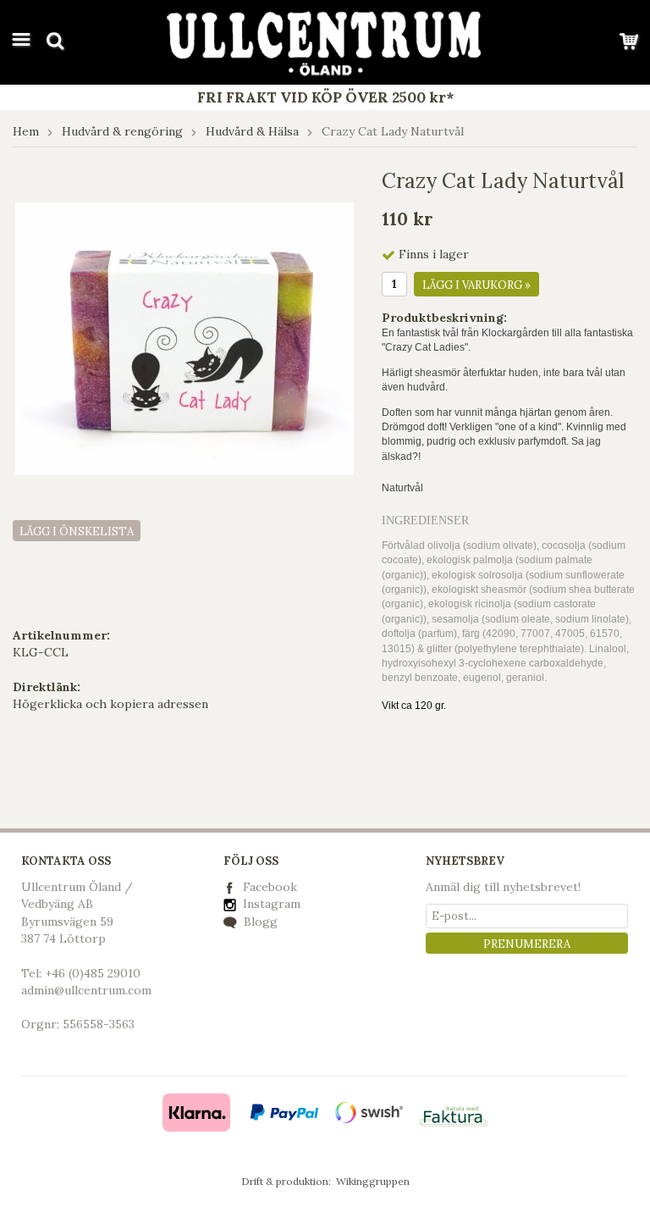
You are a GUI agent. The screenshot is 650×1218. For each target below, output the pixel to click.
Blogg (259, 921)
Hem (26, 131)
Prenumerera (526, 944)
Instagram (270, 903)
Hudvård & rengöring (122, 131)
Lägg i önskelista (76, 531)
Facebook (270, 886)
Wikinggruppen (373, 1181)
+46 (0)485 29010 (92, 973)
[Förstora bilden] (184, 338)
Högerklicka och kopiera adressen (110, 703)
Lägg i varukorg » (476, 285)
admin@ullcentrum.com (86, 990)
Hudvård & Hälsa (252, 131)
